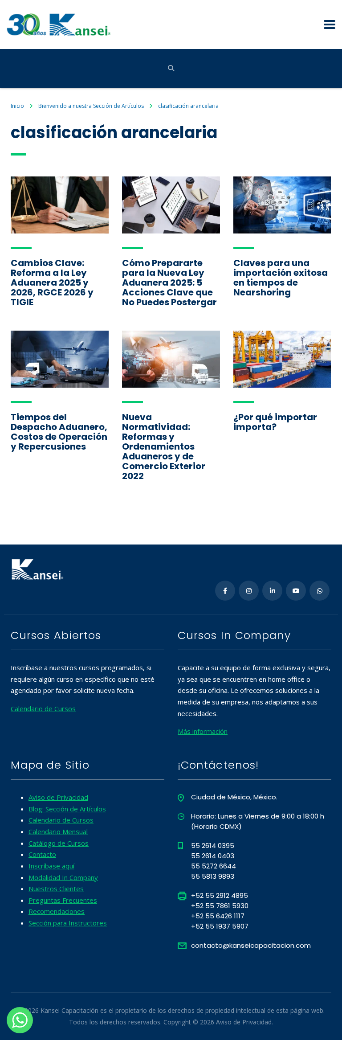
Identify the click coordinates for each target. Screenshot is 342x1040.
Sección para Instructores (67, 922)
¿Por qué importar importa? (275, 422)
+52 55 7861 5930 (219, 905)
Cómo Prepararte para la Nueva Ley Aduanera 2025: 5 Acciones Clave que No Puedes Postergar (169, 282)
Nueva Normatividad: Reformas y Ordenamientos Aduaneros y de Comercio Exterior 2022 (163, 446)
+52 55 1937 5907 (219, 926)
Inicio (17, 106)
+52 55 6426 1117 (217, 916)
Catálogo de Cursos (58, 843)
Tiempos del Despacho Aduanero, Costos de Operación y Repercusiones (59, 432)
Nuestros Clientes (56, 888)
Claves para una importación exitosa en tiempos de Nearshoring (280, 278)
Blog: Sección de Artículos (67, 808)
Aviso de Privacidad (58, 797)
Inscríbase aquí (51, 865)
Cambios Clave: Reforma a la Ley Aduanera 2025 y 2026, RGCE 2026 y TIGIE (52, 282)
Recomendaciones (56, 911)
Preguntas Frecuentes (62, 900)
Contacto (42, 854)
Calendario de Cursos (43, 708)
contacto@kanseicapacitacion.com (251, 945)
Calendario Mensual (58, 831)
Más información (203, 731)
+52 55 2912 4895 (219, 895)
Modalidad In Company (63, 877)
